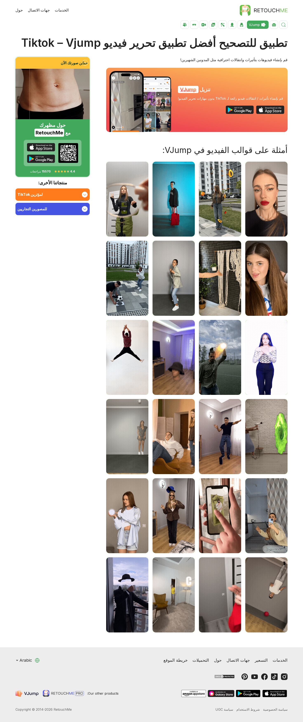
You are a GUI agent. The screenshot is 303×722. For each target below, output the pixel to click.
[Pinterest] (244, 676)
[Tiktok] (274, 676)
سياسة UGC (224, 709)
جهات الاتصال (39, 10)
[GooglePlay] (240, 110)
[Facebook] (264, 676)
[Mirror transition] (126, 101)
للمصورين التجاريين (32, 209)
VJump (188, 89)
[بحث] (283, 25)
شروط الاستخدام (248, 709)
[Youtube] (254, 676)
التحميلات (201, 660)
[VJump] (27, 693)
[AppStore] (270, 110)
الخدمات (62, 10)
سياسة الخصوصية (275, 709)
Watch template (266, 229)
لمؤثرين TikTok (30, 194)
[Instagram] (284, 676)
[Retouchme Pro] (63, 693)
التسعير (261, 660)
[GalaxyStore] (221, 693)
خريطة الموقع (175, 660)
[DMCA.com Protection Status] (224, 676)
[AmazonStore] (193, 693)
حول (19, 10)
